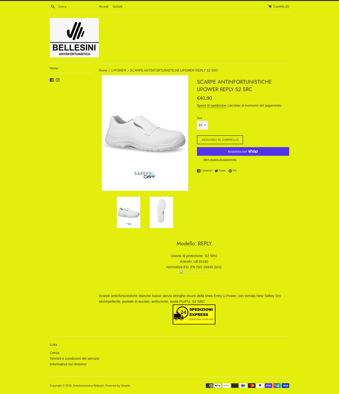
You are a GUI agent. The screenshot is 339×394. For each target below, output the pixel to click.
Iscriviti (117, 6)
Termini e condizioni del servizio (74, 358)
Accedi (103, 6)
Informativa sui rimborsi (68, 364)
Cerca (54, 353)
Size (199, 118)
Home (54, 68)
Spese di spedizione (211, 105)
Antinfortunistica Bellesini (88, 385)
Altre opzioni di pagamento (220, 159)
